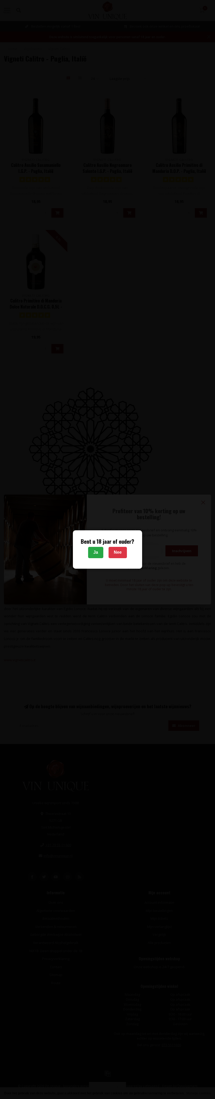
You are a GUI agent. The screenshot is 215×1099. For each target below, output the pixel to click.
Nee (118, 552)
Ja (95, 552)
